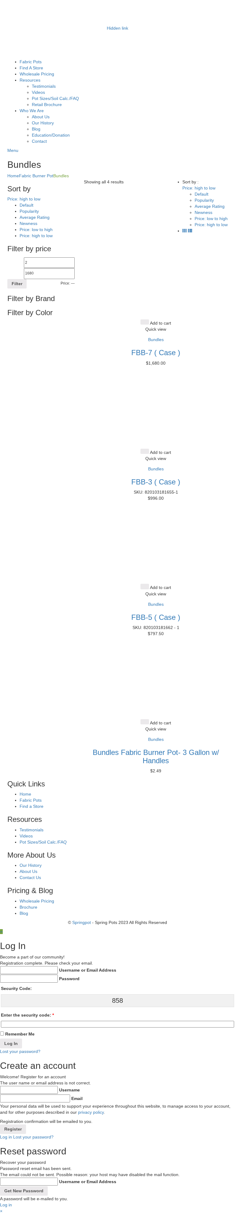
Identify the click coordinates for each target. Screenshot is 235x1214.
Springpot (81, 922)
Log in (6, 1137)
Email (77, 1098)
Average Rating (35, 217)
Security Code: (16, 988)
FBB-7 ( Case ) (155, 352)
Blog (36, 129)
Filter (17, 283)
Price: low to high (36, 229)
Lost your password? (20, 1051)
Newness (28, 223)
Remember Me (20, 1034)
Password (69, 978)
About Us (41, 116)
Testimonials (44, 86)
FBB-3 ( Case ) (155, 482)
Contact (39, 141)
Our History (43, 122)
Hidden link (117, 28)
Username (69, 1089)
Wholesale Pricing (37, 74)
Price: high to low (36, 235)
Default (26, 205)
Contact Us (30, 877)
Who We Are (32, 110)
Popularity (29, 211)
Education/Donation (51, 135)
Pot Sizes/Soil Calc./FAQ (55, 98)
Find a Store (31, 806)
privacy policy (91, 1112)
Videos (38, 92)
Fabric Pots (31, 61)
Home (13, 175)
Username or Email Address (87, 970)
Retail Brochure (47, 104)
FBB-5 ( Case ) (155, 617)
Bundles (156, 339)
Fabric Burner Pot (36, 175)
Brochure (28, 907)
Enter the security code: (27, 1015)
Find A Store (31, 67)
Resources (30, 80)
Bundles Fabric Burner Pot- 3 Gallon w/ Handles (156, 756)
